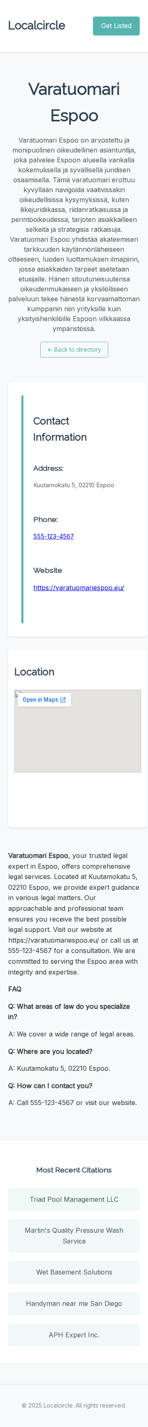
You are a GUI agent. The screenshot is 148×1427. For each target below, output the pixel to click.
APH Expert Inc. (74, 1335)
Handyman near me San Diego (74, 1303)
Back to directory (74, 349)
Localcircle (36, 25)
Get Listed (116, 25)
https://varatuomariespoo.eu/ (78, 588)
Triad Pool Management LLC (74, 1199)
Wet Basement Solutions (74, 1272)
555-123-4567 (53, 536)
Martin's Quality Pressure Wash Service (74, 1235)
